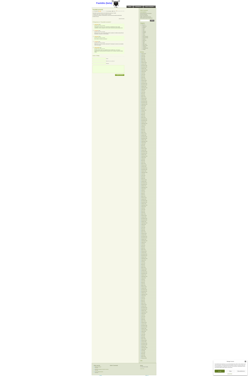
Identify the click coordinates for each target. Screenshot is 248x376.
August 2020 (143, 142)
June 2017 (143, 191)
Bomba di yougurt (98, 366)
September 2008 (144, 347)
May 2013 (143, 264)
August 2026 (143, 53)
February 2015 (144, 233)
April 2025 (143, 77)
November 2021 (144, 120)
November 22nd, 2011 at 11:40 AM (99, 31)
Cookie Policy (229, 373)
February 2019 (144, 165)
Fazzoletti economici (98, 9)
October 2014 (143, 239)
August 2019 (143, 157)
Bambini (144, 27)
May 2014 (143, 246)
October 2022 (143, 110)
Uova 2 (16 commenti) (144, 15)
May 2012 (143, 282)
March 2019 (143, 163)
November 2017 (144, 184)
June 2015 (143, 227)
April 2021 (143, 130)
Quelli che (144, 40)
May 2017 (143, 193)
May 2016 (143, 211)
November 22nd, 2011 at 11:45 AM (99, 37)
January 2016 (143, 217)
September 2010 (144, 312)
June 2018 (143, 175)
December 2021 (144, 119)
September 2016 (144, 205)
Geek (144, 33)
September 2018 (144, 172)
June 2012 (143, 280)
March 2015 (143, 231)
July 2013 (143, 261)
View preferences (241, 371)
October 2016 (143, 203)
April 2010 (143, 319)
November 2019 (144, 153)
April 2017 (143, 194)
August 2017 (143, 188)
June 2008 (143, 352)
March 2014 (143, 249)
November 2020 (144, 138)
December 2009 (144, 325)
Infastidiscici (138, 6)
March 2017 (143, 196)
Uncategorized (96, 11)
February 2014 (144, 251)
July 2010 (143, 315)
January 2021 (143, 135)
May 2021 (143, 129)
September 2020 (144, 141)
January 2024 (143, 99)
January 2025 (143, 81)
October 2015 (143, 221)
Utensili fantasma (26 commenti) (145, 13)
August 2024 (143, 89)
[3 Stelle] (102, 11)
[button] (245, 361)
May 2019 (143, 160)
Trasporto (144, 46)
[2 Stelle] (100, 11)
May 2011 (143, 300)
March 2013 (143, 267)
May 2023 (143, 108)
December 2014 (144, 236)
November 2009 (144, 326)
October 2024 (143, 86)
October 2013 (143, 257)
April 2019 (143, 162)
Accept (219, 371)
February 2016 (144, 215)
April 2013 (143, 266)
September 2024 (144, 87)
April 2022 (143, 116)
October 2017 (143, 185)
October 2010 (143, 310)
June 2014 (143, 245)
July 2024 (143, 90)
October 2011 (143, 292)
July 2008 (143, 350)
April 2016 (143, 212)
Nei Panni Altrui (145, 37)
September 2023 (144, 104)
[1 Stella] (99, 11)
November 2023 (144, 102)
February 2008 (144, 358)
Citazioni (144, 31)
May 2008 (143, 353)
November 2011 (144, 291)
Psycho (144, 39)
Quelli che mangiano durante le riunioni (102, 369)
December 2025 (144, 65)
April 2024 (143, 95)
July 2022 (143, 111)
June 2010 (143, 316)
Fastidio (100, 375)
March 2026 (143, 61)
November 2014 (144, 237)
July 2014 (143, 243)
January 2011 (143, 306)
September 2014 (144, 240)
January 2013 (143, 270)
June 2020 (143, 144)
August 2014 (143, 242)
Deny (230, 371)
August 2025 (143, 71)
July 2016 (143, 208)
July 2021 (143, 126)
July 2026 (143, 55)
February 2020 (144, 148)
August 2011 (143, 295)
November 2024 (144, 84)
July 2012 (143, 279)
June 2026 (143, 56)
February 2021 (144, 133)
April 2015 (143, 230)
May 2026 (143, 58)
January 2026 (143, 64)
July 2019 (143, 159)
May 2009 (143, 335)
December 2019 (144, 151)
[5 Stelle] (104, 11)
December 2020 (144, 136)
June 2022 (143, 113)
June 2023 (143, 107)
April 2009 (143, 337)
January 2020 (143, 150)
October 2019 (143, 154)
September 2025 (144, 70)
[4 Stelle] (103, 11)
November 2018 (144, 169)
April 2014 (143, 248)
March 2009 (143, 338)
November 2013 (144, 255)
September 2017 (144, 187)
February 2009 (144, 340)
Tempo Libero (145, 45)
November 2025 (144, 67)
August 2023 (143, 105)
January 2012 (143, 288)
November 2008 (144, 344)
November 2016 (144, 202)
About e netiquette (149, 6)
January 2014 (143, 252)
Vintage (144, 49)
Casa (144, 28)
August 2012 (143, 277)
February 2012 (144, 286)
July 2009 (143, 332)
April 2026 (143, 59)
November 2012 (144, 273)
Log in (148, 375)
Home (130, 6)
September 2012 (144, 276)
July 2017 (143, 190)
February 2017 (144, 197)
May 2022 (143, 114)
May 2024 (143, 93)
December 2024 (144, 83)
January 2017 (143, 199)
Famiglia (144, 32)
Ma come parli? (145, 36)
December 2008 (144, 343)
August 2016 (143, 206)
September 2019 (144, 156)
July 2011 (143, 297)
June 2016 (143, 209)
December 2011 (144, 289)
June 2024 (143, 92)
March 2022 (143, 117)
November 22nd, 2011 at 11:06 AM (99, 25)
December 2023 (144, 101)
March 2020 (143, 147)
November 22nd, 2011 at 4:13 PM (99, 42)
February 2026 (144, 62)
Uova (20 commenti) (143, 14)
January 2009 (143, 341)
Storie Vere (145, 44)
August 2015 (143, 224)
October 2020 (143, 139)
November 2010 (144, 309)
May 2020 (143, 145)
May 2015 (143, 228)
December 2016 (144, 200)
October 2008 (143, 346)
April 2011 (143, 301)
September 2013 (144, 258)
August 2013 (143, 260)
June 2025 (143, 74)
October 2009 (143, 328)
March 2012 (143, 285)
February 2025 (144, 80)
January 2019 (143, 166)
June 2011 (143, 298)
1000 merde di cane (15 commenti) (146, 18)
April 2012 (143, 283)
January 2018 (143, 181)
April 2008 (143, 355)
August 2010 (143, 313)
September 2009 (144, 329)
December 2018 (144, 168)
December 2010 (144, 307)
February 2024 (144, 98)
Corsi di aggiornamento (99, 371)
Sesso (144, 41)
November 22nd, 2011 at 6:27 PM (99, 48)
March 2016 (143, 214)
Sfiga (144, 42)
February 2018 (144, 179)
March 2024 (143, 96)
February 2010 (144, 322)
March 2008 (143, 356)
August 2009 (143, 331)
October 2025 (143, 68)
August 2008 (143, 349)
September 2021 (144, 123)
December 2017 (144, 182)
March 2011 (143, 303)
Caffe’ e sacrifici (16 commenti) (145, 16)
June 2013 (143, 263)
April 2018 (143, 178)
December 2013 (144, 254)
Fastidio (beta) (104, 3)
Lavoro (144, 35)
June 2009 (143, 334)
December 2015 (144, 218)
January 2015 (143, 234)
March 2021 (143, 132)
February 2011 (144, 304)
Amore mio (145, 26)
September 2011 (144, 294)
